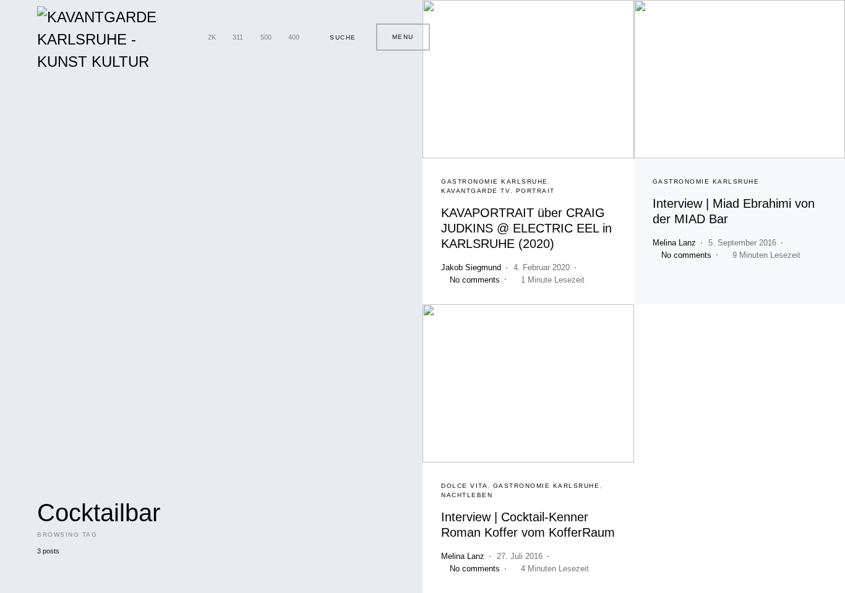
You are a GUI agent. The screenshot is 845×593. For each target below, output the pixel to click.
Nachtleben (466, 495)
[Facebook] (187, 37)
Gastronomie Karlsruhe (494, 181)
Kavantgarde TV (475, 190)
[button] (337, 37)
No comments (475, 279)
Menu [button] (403, 36)
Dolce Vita (464, 485)
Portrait (535, 190)
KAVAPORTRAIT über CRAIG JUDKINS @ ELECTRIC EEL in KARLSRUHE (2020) (526, 228)
